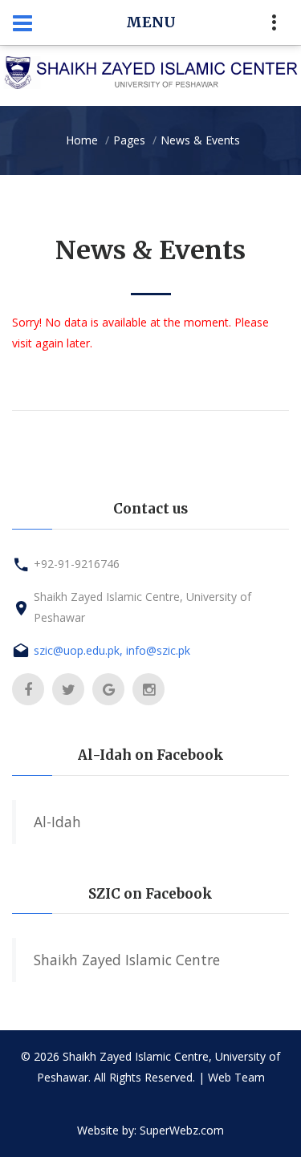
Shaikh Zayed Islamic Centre (127, 959)
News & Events (200, 140)
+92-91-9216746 (77, 563)
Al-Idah (57, 821)
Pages (129, 140)
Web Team (236, 1077)
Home (82, 140)
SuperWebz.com (182, 1130)
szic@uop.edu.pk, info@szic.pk (112, 650)
